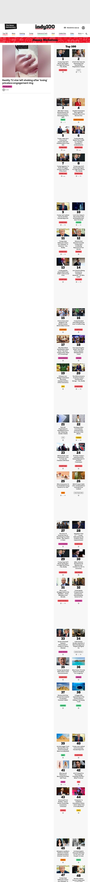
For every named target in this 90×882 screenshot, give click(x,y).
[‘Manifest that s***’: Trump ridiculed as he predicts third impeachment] (78, 524)
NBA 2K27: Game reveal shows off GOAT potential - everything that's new (63, 114)
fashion (63, 860)
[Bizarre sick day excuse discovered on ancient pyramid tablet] (63, 686)
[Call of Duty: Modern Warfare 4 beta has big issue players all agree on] (78, 632)
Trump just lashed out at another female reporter (63, 216)
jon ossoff (78, 279)
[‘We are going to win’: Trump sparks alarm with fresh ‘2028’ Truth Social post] (63, 261)
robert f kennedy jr (63, 600)
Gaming (22, 33)
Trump (31, 33)
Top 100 (5, 33)
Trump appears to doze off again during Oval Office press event (63, 168)
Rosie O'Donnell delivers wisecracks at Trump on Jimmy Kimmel (63, 645)
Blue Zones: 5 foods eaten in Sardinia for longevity (78, 671)
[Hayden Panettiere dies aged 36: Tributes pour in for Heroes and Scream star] (78, 101)
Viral (53, 33)
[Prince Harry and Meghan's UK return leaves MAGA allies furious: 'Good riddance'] (63, 312)
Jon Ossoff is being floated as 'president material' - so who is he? (78, 274)
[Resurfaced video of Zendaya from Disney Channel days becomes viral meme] (78, 418)
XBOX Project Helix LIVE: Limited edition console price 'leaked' (78, 486)
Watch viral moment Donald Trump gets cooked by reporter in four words (78, 245)
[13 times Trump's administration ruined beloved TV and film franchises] (78, 446)
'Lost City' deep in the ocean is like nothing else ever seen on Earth (78, 217)
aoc (78, 782)
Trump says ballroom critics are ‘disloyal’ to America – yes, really (63, 244)
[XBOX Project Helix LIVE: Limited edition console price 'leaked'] (78, 475)
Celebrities (62, 33)
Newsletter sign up (73, 28)
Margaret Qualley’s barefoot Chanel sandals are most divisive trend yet (63, 853)
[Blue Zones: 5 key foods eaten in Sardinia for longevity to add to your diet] (78, 661)
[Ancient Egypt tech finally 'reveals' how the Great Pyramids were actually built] (63, 737)
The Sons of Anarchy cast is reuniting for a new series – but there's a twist (63, 537)
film (63, 386)
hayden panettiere (78, 119)
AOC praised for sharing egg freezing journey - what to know (79, 775)
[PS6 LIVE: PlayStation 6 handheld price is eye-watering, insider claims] (63, 418)
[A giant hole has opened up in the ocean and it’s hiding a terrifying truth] (78, 686)
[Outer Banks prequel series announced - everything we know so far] (78, 581)
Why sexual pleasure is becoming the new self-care (63, 775)
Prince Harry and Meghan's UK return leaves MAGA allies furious (63, 323)
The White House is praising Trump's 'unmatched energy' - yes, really (78, 378)
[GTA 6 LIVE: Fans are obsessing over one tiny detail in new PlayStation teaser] (78, 53)
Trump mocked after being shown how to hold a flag (78, 322)
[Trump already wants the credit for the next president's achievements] (78, 129)
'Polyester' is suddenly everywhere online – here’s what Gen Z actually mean (78, 803)
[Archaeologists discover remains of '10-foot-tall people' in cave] (78, 842)
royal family (63, 329)
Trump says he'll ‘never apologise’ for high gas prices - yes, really (63, 64)
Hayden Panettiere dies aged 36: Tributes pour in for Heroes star (78, 113)
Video (72, 33)
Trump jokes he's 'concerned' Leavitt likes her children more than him (63, 142)
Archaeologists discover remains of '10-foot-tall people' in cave (78, 853)
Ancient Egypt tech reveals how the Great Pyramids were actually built (63, 749)
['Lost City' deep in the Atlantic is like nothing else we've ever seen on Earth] (78, 206)
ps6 (63, 437)
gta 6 (78, 70)
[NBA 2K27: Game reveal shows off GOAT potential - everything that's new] (63, 101)
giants (78, 860)
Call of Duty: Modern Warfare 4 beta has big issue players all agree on (78, 645)
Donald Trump (63, 70)
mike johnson (78, 572)
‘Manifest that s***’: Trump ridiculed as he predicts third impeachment (78, 537)
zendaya (78, 437)
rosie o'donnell (63, 652)
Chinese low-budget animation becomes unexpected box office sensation (63, 379)
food (63, 492)
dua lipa (79, 358)
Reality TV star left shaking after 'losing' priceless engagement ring (24, 82)
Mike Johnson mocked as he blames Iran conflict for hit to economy (78, 565)
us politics (78, 251)
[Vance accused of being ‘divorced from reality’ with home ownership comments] (63, 791)
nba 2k (63, 119)
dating (63, 782)
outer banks (78, 600)
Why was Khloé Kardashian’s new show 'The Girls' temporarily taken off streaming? (63, 351)
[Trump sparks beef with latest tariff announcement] (63, 661)
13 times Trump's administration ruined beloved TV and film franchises (78, 459)
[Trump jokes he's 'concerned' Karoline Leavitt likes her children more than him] (63, 129)
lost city (78, 222)
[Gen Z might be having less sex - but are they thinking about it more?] (63, 764)
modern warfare (78, 652)
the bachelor (7, 86)
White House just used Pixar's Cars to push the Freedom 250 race (63, 458)
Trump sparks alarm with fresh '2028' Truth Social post (63, 273)
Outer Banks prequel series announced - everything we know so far (78, 594)
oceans (78, 705)
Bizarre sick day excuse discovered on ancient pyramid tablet (63, 698)
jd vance (63, 810)
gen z (78, 810)
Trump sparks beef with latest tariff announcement (63, 671)
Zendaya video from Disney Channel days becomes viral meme (78, 430)
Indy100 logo (45, 27)
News (13, 33)
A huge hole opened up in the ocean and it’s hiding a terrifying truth (78, 698)
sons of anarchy (63, 544)
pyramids (63, 705)
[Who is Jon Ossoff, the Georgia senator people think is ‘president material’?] (78, 261)
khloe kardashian (63, 358)
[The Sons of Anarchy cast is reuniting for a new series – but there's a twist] (63, 524)
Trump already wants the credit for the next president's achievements (78, 142)
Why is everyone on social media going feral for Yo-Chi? (63, 485)
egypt (63, 755)
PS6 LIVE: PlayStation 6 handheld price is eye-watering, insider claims (63, 430)
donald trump (63, 147)
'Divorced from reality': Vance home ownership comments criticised (62, 803)
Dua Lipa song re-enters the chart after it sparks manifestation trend (78, 351)
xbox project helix (78, 492)
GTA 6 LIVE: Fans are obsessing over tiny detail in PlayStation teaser (78, 64)
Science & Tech (42, 33)
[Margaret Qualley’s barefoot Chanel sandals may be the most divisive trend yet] (63, 842)
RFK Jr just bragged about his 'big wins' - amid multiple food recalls (63, 594)
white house (79, 466)
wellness (78, 677)
